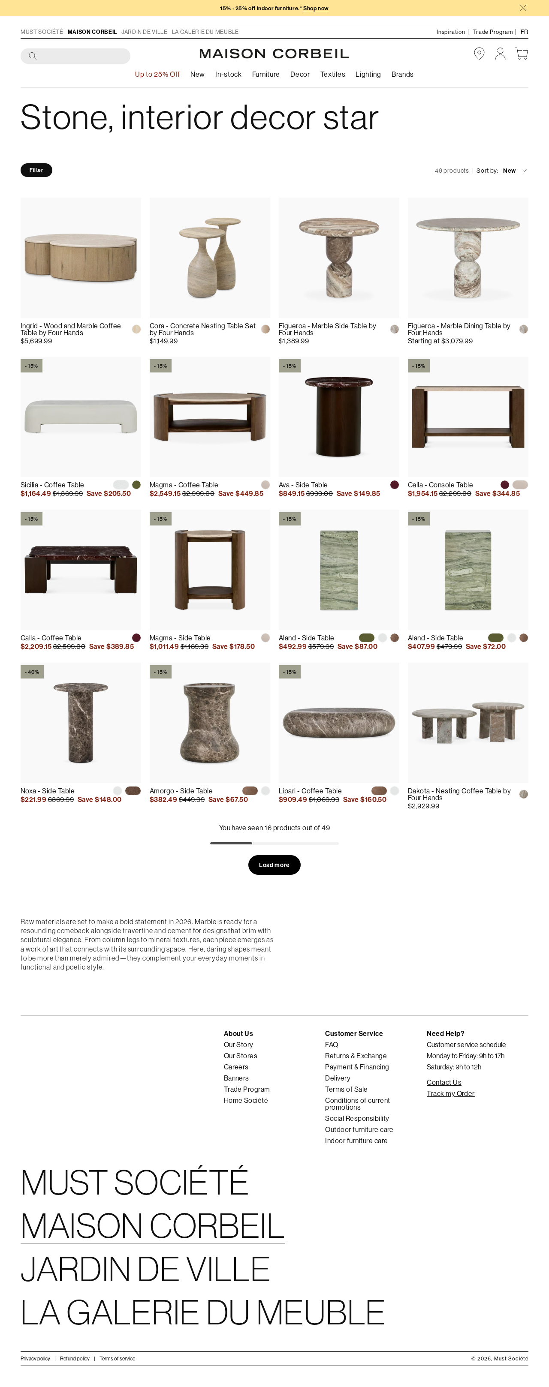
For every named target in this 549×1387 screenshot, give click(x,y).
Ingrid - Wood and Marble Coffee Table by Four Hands (71, 329)
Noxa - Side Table (48, 791)
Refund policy (75, 1358)
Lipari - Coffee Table (310, 791)
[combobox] (76, 56)
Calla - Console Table (440, 484)
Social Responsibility (357, 1118)
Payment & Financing (357, 1066)
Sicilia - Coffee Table (52, 484)
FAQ (331, 1044)
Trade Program (247, 1089)
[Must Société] (274, 53)
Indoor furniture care (356, 1140)
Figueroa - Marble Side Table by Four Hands (328, 329)
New (509, 170)
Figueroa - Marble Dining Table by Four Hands (459, 329)
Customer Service (354, 1033)
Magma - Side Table (180, 637)
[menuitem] (197, 74)
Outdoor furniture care (359, 1129)
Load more (274, 864)
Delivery (337, 1078)
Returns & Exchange (356, 1055)
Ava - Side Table (303, 484)
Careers (236, 1066)
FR (524, 32)
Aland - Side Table (307, 637)
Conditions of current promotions (357, 1104)
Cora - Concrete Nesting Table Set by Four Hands (203, 329)
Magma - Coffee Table (184, 484)
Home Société (246, 1100)
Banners (236, 1078)
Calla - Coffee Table (51, 637)
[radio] (136, 329)
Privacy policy (35, 1358)
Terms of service (117, 1358)
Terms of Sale (346, 1089)
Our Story (238, 1044)
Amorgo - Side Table (181, 791)
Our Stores (241, 1055)
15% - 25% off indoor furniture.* (274, 8)
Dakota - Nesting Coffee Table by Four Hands (459, 794)
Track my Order (451, 1093)
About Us (238, 1033)
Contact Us (444, 1082)
